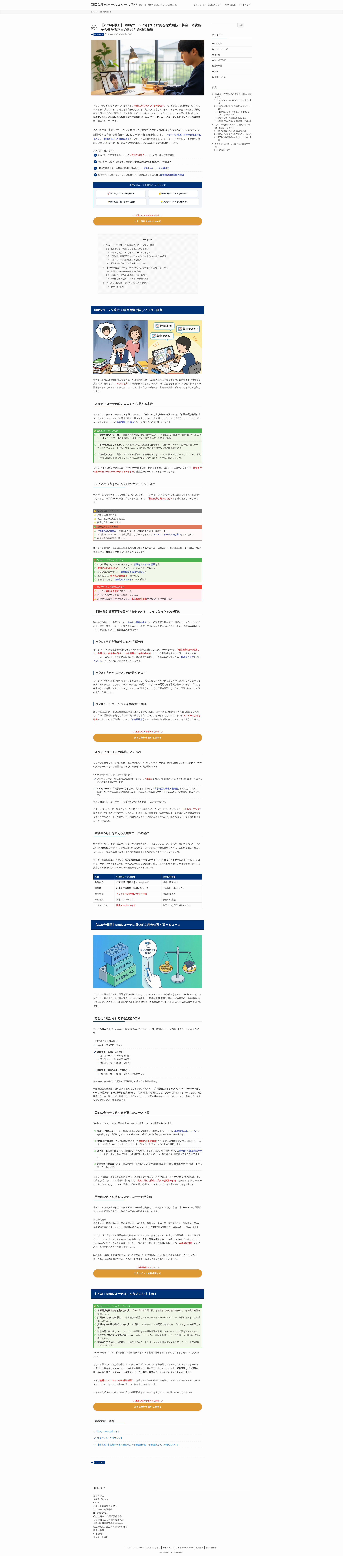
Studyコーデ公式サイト (108, 1431)
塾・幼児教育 (98, 34)
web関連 (218, 43)
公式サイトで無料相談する (147, 1273)
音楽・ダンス (220, 77)
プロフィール (138, 1548)
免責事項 (199, 1548)
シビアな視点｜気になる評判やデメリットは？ (130, 253)
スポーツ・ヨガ (221, 49)
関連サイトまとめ (153, 1548)
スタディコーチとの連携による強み (126, 260)
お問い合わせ (211, 1548)
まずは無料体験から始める (147, 221)
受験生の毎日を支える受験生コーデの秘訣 (129, 263)
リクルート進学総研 (103, 1509)
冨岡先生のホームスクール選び (114, 4)
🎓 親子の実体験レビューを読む (121, 202)
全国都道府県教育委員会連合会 (108, 1523)
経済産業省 (98, 1530)
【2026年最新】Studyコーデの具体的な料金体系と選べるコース (137, 268)
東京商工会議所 (100, 1537)
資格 (216, 71)
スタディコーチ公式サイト (110, 1438)
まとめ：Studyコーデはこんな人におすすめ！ (128, 283)
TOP (128, 1548)
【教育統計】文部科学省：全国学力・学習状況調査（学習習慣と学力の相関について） (139, 1444)
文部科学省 (98, 1496)
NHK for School (100, 1513)
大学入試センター (101, 1499)
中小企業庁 (98, 1534)
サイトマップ (168, 1548)
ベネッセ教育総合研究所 (105, 1506)
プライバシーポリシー (184, 1548)
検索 (241, 25)
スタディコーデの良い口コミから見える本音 (129, 249)
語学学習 (218, 66)
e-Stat (96, 1502)
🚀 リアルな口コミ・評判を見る (121, 193)
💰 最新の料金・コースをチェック (173, 193)
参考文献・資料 (117, 287)
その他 (217, 55)
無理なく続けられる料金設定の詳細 (126, 271)
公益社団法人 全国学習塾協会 (107, 1516)
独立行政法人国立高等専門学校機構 (110, 1527)
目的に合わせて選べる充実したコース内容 (129, 275)
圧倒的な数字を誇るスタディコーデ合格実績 (129, 279)
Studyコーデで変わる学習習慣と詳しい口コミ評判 (130, 245)
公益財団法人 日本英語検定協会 (108, 1520)
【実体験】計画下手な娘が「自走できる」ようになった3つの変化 (138, 256)
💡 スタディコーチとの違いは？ (174, 202)
